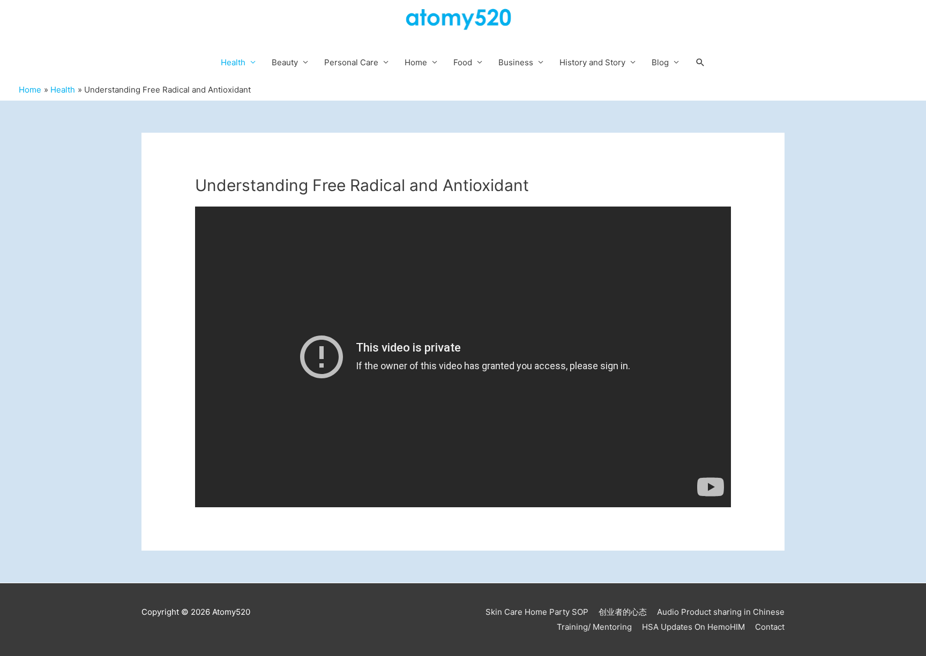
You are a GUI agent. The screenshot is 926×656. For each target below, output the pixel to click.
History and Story (592, 62)
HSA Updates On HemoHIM (693, 627)
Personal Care (351, 62)
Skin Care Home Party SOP (537, 612)
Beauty (285, 62)
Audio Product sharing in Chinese (721, 612)
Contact (770, 627)
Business (515, 62)
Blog (660, 62)
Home (416, 62)
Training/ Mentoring (594, 627)
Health (233, 62)
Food (462, 62)
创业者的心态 (623, 612)
